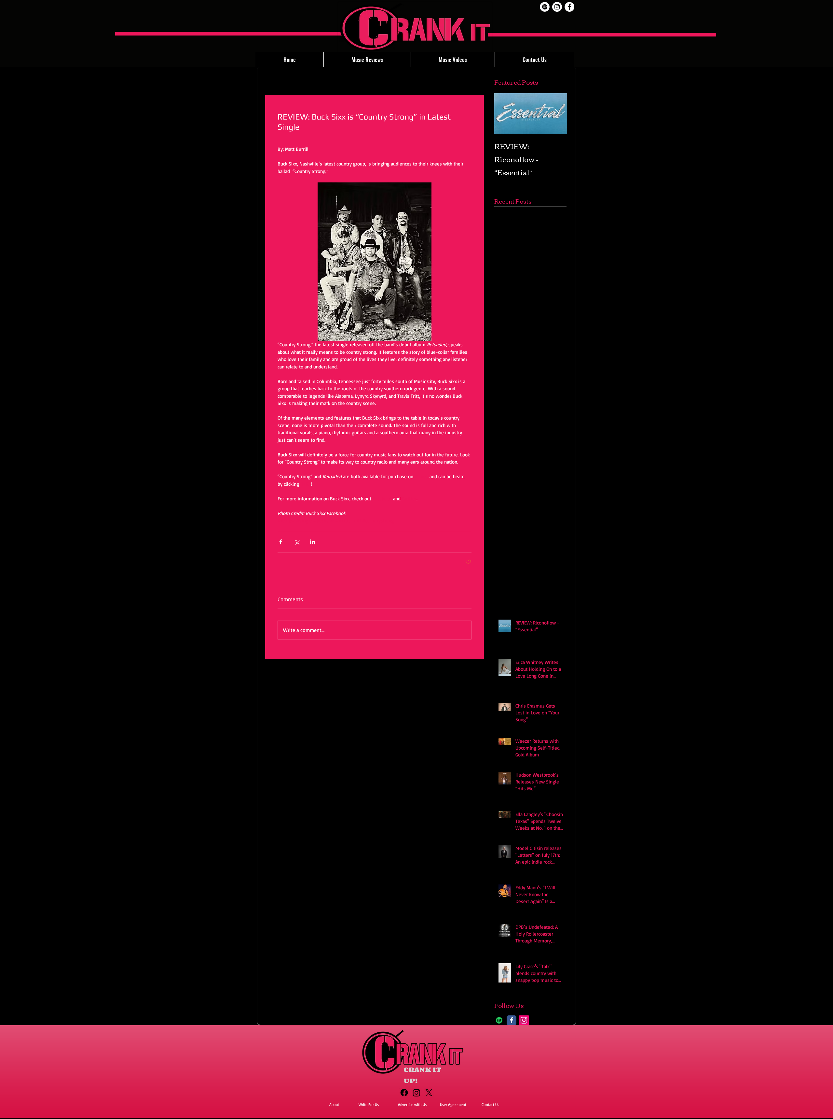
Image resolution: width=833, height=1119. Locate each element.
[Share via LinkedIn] (312, 542)
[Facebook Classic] (511, 1020)
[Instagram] (524, 1020)
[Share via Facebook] (281, 542)
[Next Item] (557, 113)
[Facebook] (404, 1092)
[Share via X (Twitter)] (297, 542)
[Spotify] (545, 7)
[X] (429, 1092)
